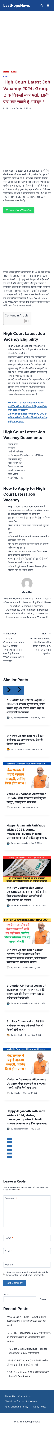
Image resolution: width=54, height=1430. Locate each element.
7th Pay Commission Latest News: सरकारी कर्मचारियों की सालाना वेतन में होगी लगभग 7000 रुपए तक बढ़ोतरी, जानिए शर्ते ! (14, 647)
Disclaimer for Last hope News (22, 1401)
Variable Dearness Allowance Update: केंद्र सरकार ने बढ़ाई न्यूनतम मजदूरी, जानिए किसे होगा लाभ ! (26, 798)
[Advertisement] (27, 42)
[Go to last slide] (8, 690)
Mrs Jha (9, 108)
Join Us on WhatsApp (21, 210)
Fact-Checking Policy (16, 1406)
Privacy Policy (38, 1406)
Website (9, 1264)
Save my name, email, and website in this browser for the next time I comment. (27, 1273)
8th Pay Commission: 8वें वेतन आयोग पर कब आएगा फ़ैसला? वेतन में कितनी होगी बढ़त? (25, 740)
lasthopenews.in (20, 718)
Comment (11, 1198)
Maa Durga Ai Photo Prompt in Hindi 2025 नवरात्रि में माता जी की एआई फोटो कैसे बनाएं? (27, 1321)
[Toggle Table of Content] (25, 321)
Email (8, 1251)
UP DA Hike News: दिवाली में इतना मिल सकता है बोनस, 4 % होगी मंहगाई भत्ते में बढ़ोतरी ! (40, 644)
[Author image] (8, 717)
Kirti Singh (17, 749)
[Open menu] (48, 5)
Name (9, 1238)
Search (7, 1294)
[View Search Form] (41, 5)
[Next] (19, 690)
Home (6, 71)
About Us (10, 1396)
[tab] (9, 1138)
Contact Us (24, 1396)
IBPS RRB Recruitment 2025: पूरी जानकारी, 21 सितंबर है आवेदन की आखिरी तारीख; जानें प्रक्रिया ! (29, 1337)
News (13, 71)
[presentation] (27, 775)
